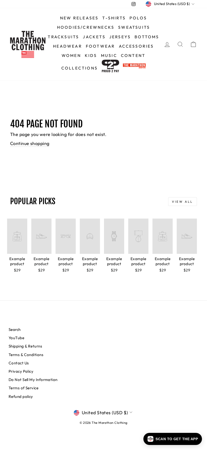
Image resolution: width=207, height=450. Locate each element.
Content (133, 55)
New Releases (79, 17)
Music (109, 55)
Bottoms (147, 36)
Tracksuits (63, 36)
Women (71, 55)
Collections (79, 68)
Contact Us (19, 363)
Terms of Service (23, 388)
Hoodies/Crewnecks (85, 27)
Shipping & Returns (25, 346)
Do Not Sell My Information (33, 379)
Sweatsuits (134, 27)
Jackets (94, 36)
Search (15, 329)
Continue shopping (29, 143)
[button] (172, 439)
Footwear (100, 46)
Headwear (67, 46)
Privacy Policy (21, 371)
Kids (91, 55)
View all (182, 201)
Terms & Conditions (26, 354)
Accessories (136, 46)
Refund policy (21, 396)
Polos (138, 17)
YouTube (16, 337)
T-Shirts (114, 17)
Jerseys (120, 36)
